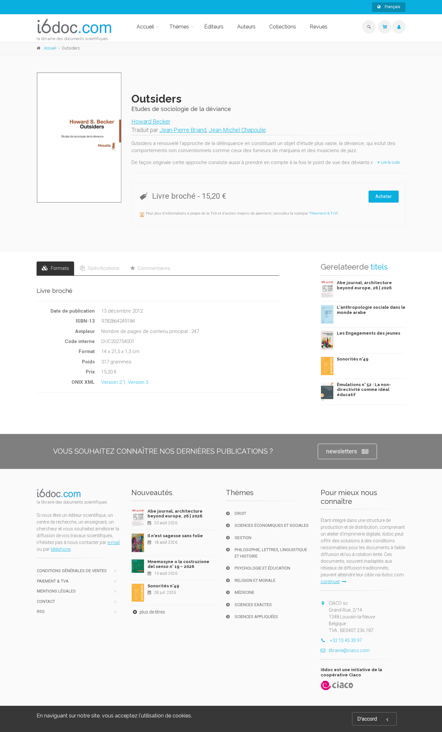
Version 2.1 (113, 382)
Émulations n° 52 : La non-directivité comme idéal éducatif (364, 389)
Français (392, 7)
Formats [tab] (59, 268)
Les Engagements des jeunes (368, 333)
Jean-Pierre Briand (183, 130)
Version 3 (138, 382)
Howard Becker (151, 121)
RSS (41, 611)
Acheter (383, 196)
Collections (282, 27)
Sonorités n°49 (352, 359)
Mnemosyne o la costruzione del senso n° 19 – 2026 (178, 564)
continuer (330, 581)
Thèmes (179, 27)
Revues (318, 27)
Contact (46, 601)
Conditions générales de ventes (72, 570)
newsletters (341, 451)
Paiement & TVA (323, 213)
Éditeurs (214, 27)
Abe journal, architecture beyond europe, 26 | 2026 (364, 285)
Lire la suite (390, 162)
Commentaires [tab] (153, 268)
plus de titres (151, 612)
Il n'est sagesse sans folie (175, 535)
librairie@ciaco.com (349, 650)
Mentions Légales (56, 591)
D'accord (367, 719)
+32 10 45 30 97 (345, 640)
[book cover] (79, 138)
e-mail (113, 542)
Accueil (145, 27)
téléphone (61, 549)
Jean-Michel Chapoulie (237, 130)
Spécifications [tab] (102, 268)
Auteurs (246, 27)
